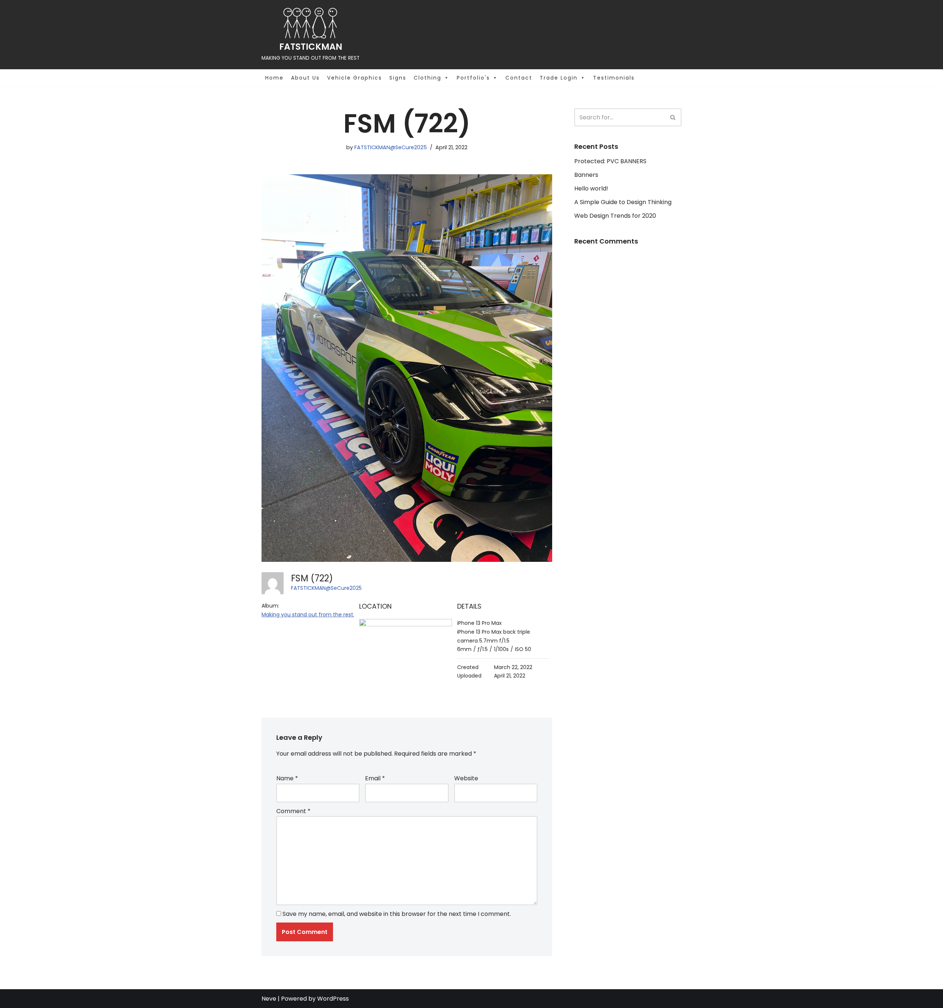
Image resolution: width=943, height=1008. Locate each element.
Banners (586, 175)
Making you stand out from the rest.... (310, 614)
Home (274, 77)
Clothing (427, 77)
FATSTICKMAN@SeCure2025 (390, 147)
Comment (293, 811)
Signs (397, 77)
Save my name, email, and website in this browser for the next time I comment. (397, 914)
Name (287, 778)
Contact (518, 77)
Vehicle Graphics (354, 77)
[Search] (673, 117)
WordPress (333, 998)
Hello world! (591, 188)
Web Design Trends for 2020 (615, 215)
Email (375, 778)
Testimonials (614, 77)
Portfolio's (473, 77)
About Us (305, 77)
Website (466, 778)
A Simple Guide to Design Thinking (623, 202)
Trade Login (559, 77)
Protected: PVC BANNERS (610, 161)
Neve (269, 998)
